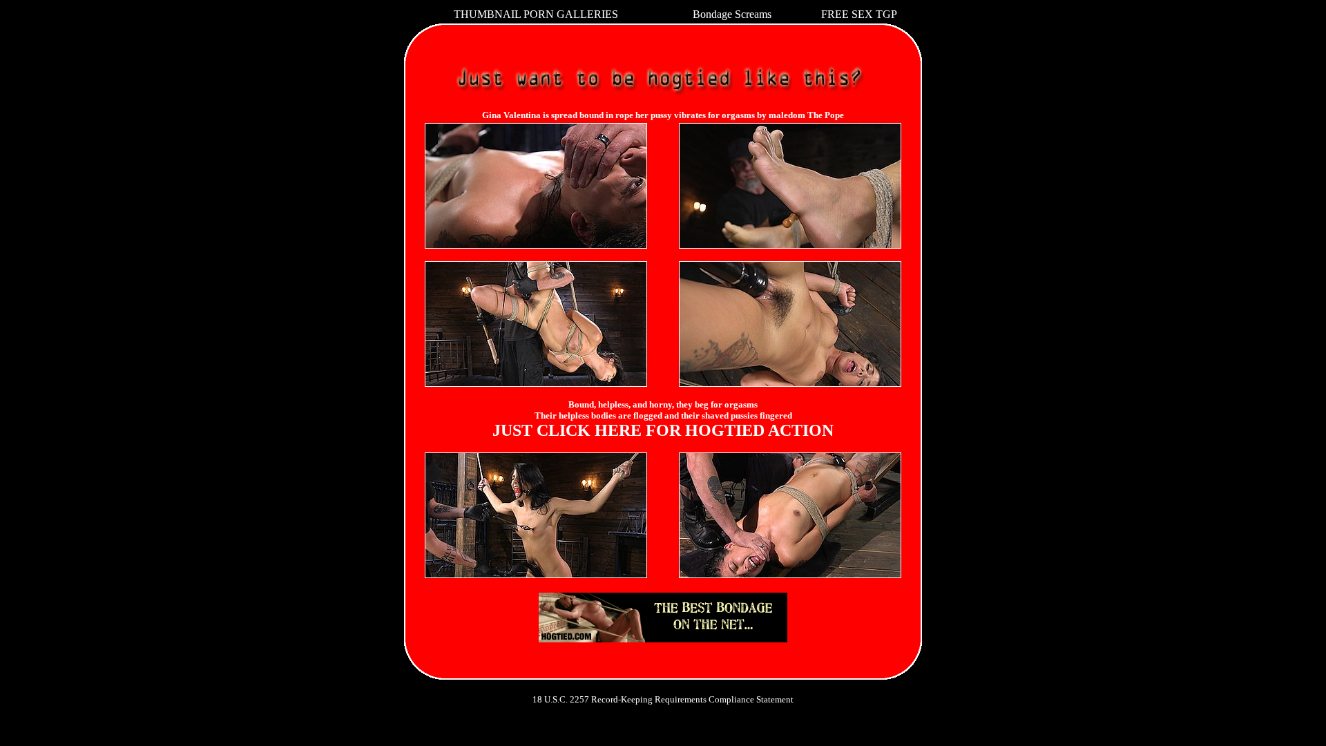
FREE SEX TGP (859, 14)
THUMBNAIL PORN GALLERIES (536, 14)
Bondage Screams (732, 14)
